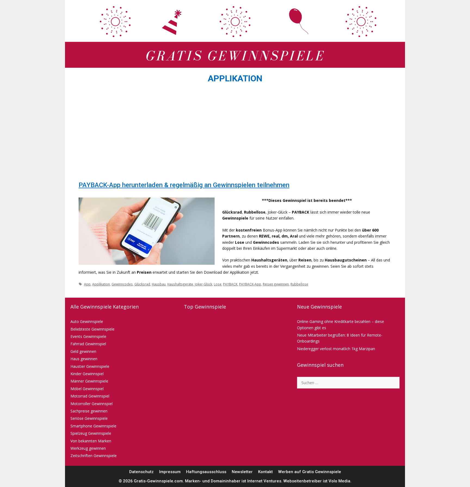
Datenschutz (141, 471)
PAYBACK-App (250, 284)
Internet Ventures (264, 481)
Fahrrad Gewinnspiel (88, 343)
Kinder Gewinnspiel (87, 373)
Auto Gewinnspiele (86, 321)
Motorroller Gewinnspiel (91, 403)
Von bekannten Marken (90, 440)
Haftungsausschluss (206, 471)
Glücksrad (142, 284)
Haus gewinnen (83, 358)
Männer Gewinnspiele (89, 381)
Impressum (170, 471)
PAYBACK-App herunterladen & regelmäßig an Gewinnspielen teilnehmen (184, 185)
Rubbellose (299, 284)
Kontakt (265, 471)
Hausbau (159, 284)
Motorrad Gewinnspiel (89, 396)
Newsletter (242, 471)
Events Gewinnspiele (88, 336)
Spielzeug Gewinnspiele (90, 433)
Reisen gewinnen (276, 284)
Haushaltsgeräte (180, 284)
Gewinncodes (122, 284)
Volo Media (339, 481)
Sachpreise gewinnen (88, 411)
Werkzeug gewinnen (88, 448)
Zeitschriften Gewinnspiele (93, 455)
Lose (217, 284)
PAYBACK (230, 284)
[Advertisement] (235, 134)
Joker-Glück (203, 284)
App (87, 284)
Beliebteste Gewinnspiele (92, 329)
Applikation (101, 284)
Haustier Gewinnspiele (89, 366)
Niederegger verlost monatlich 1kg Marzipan (336, 348)
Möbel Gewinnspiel (87, 388)
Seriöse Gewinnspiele (89, 418)
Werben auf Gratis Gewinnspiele (309, 471)
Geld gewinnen (83, 351)
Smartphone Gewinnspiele (93, 426)
